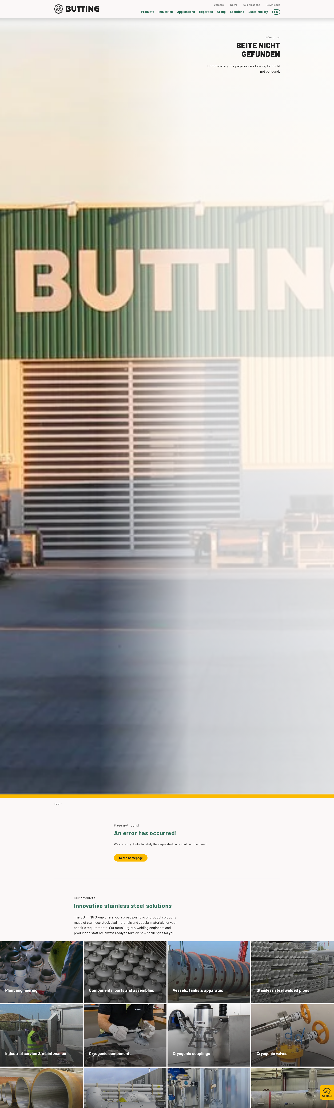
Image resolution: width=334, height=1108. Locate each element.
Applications (186, 12)
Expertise (206, 12)
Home (57, 803)
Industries (165, 12)
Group (221, 12)
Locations (237, 12)
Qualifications (251, 4)
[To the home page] (76, 9)
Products (147, 12)
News (233, 4)
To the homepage (131, 858)
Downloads (273, 4)
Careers (219, 4)
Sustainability (258, 12)
